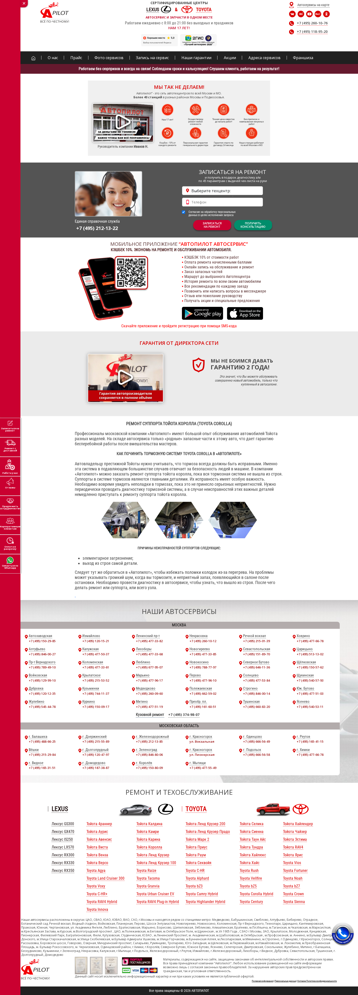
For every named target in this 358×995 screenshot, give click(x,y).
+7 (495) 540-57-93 (310, 680)
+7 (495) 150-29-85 (42, 641)
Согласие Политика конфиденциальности (317, 981)
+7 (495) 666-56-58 (256, 754)
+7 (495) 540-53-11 (310, 706)
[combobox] (222, 190)
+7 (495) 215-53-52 (95, 680)
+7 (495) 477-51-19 (149, 706)
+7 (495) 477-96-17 (149, 680)
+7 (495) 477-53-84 (256, 680)
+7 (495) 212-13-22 (97, 228)
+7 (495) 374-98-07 (183, 714)
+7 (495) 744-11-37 (95, 693)
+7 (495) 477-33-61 (95, 667)
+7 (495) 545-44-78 (42, 706)
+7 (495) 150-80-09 (149, 768)
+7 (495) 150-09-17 (95, 706)
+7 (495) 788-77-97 (202, 667)
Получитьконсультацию (253, 225)
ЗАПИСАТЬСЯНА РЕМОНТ (212, 225)
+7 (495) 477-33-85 (202, 654)
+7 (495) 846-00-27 (42, 654)
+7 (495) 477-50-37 (95, 654)
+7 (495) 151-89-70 (256, 654)
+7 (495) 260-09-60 (149, 693)
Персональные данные (285, 981)
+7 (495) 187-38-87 (95, 768)
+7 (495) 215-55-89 (95, 741)
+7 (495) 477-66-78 (310, 641)
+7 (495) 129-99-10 (42, 680)
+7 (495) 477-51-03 (310, 693)
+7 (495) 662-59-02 (202, 693)
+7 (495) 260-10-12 (202, 641)
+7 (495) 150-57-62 (310, 667)
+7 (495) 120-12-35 (42, 693)
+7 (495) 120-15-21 (95, 641)
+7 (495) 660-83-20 (256, 706)
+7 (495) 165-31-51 (42, 768)
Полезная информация (262, 981)
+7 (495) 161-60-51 (202, 706)
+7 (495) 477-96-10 (202, 680)
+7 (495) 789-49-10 (42, 667)
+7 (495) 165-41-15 (310, 741)
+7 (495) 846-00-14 (256, 693)
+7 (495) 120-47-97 (95, 754)
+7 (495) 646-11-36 (256, 667)
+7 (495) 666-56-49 (256, 741)
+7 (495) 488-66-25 (42, 741)
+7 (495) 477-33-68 (149, 654)
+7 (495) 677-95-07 (149, 667)
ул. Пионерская (202, 754)
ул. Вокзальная (201, 741)
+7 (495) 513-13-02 (310, 654)
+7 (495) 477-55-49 (202, 768)
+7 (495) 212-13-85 (149, 741)
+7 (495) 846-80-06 (149, 754)
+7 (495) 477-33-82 (149, 641)
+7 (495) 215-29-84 (42, 754)
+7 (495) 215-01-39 (256, 641)
